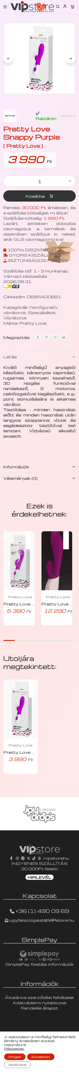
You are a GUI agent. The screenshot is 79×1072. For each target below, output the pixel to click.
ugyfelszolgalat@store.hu (41, 920)
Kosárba (36, 196)
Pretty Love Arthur (25, 603)
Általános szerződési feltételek (39, 997)
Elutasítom (41, 1057)
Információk (16, 466)
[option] (39, 813)
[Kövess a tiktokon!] (34, 858)
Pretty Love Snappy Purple (34, 752)
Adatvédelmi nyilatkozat (40, 1002)
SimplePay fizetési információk (39, 964)
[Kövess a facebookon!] (12, 858)
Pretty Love (32, 322)
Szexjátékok (42, 312)
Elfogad (15, 1057)
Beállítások (18, 1064)
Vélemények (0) (20, 478)
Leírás (10, 356)
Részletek (14, 1049)
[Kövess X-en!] (28, 858)
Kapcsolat (39, 895)
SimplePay (39, 939)
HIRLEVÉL (39, 877)
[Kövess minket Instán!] (17, 858)
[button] (30, 537)
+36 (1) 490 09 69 (42, 911)
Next (70, 58)
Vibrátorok (15, 317)
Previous (8, 58)
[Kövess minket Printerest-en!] (23, 858)
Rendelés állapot (39, 1007)
